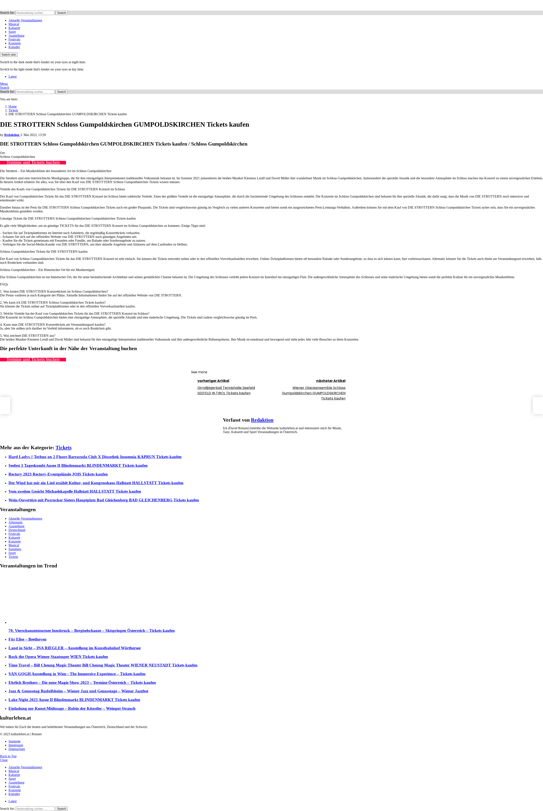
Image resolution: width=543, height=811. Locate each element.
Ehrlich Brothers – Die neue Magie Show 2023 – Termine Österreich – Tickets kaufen (82, 682)
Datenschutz (16, 749)
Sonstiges (14, 549)
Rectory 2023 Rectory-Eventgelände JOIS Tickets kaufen (58, 474)
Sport (12, 32)
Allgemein (15, 522)
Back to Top (8, 756)
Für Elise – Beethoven (27, 639)
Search (61, 12)
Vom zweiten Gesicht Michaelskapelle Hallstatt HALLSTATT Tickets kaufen (74, 491)
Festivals (14, 39)
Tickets (63, 447)
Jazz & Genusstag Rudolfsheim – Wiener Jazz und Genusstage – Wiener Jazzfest (78, 691)
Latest (12, 76)
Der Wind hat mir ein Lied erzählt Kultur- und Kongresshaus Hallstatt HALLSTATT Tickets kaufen (95, 483)
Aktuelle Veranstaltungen (25, 20)
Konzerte (14, 43)
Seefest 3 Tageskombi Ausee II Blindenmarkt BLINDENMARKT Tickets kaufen (78, 465)
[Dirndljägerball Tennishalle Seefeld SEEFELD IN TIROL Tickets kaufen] (5, 405)
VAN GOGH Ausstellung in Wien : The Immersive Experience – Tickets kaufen (77, 674)
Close (4, 760)
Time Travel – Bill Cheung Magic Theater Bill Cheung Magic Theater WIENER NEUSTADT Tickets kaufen (102, 665)
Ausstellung (16, 35)
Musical (13, 24)
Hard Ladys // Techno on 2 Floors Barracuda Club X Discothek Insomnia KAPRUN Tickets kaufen (95, 457)
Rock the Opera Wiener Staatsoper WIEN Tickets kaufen (58, 656)
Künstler (14, 47)
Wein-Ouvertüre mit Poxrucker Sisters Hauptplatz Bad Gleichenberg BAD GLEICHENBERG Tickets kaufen (103, 500)
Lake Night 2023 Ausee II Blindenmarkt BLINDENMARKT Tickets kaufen (74, 699)
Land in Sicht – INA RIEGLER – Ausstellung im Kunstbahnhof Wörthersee (74, 648)
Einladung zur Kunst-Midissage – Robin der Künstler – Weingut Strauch (72, 708)
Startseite (14, 741)
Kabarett (14, 28)
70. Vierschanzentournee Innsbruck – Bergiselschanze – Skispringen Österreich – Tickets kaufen (91, 630)
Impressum (15, 745)
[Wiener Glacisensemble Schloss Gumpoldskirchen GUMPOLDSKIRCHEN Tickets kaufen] (538, 405)
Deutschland (16, 530)
